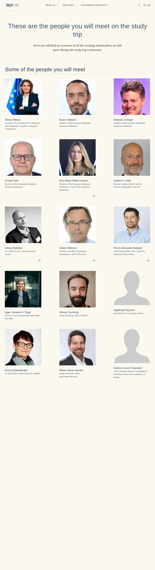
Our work (68, 5)
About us (50, 5)
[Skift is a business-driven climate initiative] (14, 5)
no (144, 5)
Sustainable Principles (94, 5)
